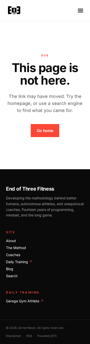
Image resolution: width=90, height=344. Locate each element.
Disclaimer (13, 336)
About (11, 241)
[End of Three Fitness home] (14, 10)
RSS (29, 336)
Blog (9, 269)
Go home (45, 130)
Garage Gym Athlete (25, 301)
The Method (16, 248)
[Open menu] (80, 10)
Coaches (13, 255)
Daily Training (19, 262)
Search (12, 276)
